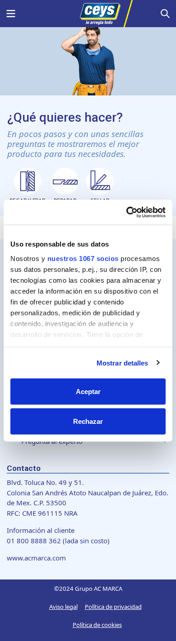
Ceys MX (88, 13)
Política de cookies (97, 625)
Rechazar (88, 421)
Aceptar (88, 391)
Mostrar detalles (122, 362)
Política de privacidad (113, 607)
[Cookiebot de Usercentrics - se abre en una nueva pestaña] (127, 212)
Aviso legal (63, 607)
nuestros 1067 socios (83, 258)
